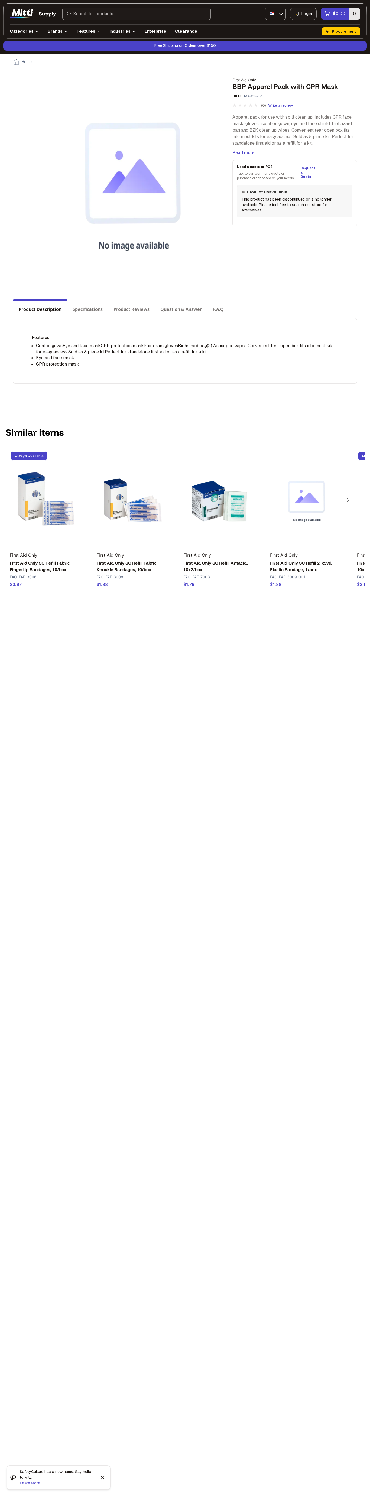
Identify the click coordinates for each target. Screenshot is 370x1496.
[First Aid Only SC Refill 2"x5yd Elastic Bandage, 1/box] (306, 497)
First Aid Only (244, 79)
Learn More (30, 1483)
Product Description (40, 309)
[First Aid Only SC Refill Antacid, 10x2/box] (219, 497)
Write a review (280, 105)
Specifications (88, 309)
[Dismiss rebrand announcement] (102, 1477)
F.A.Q (218, 309)
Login (306, 14)
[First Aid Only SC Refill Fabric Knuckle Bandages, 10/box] (132, 497)
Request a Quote (307, 172)
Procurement (344, 31)
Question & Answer (181, 309)
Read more (243, 152)
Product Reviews (131, 309)
